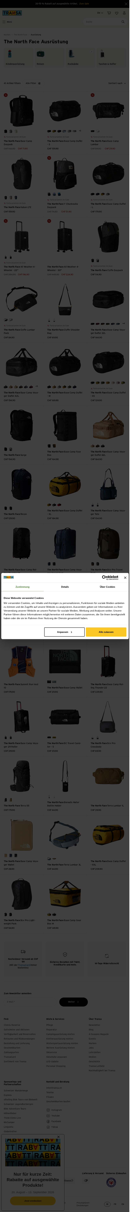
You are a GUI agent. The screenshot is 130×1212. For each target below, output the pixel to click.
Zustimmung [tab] (23, 586)
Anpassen (62, 631)
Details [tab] (65, 586)
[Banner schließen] (125, 578)
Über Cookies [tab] (107, 586)
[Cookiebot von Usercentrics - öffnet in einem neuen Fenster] (104, 577)
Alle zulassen (106, 631)
